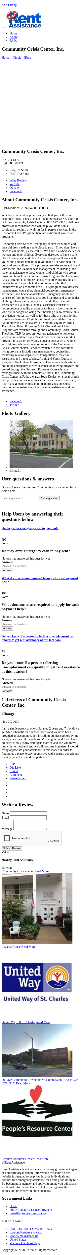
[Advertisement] (41, 104)
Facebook (16, 191)
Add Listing (9, 5)
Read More (41, 871)
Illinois (17, 57)
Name (5, 813)
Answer (7, 570)
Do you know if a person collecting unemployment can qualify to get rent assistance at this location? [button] (38, 638)
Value (5, 852)
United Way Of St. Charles (18, 1022)
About (14, 37)
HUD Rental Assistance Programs (31, 1209)
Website (15, 184)
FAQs (13, 40)
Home (13, 33)
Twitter (14, 405)
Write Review (18, 180)
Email (5, 817)
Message (7, 829)
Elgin (27, 57)
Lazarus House (11, 946)
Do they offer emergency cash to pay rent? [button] (30, 528)
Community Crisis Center (18, 871)
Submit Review (11, 848)
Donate (14, 187)
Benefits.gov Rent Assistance (28, 1213)
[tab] (41, 528)
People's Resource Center (18, 1159)
